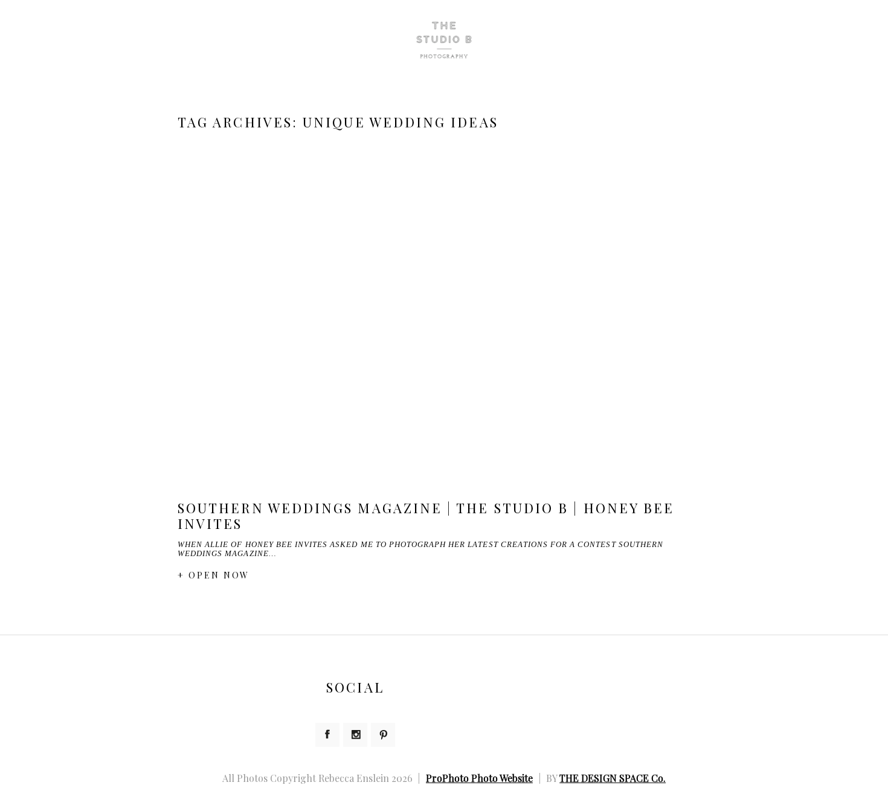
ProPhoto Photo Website (479, 778)
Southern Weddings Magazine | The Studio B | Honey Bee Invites (426, 516)
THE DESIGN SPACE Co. (612, 778)
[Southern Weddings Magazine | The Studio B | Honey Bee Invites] (444, 316)
